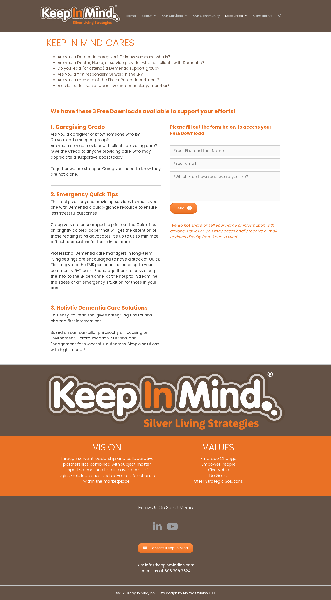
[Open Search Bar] (280, 16)
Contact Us (262, 15)
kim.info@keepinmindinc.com (166, 565)
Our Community (206, 15)
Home (131, 15)
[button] (183, 208)
